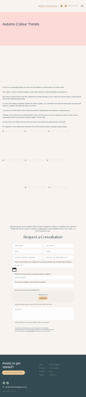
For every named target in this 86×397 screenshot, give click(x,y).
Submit (16, 336)
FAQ (50, 371)
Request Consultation (47, 6)
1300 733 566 (73, 5)
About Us (42, 368)
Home (41, 365)
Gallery (41, 375)
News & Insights (54, 365)
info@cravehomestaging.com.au (16, 387)
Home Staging (54, 368)
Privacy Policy (31, 331)
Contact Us (52, 375)
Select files (43, 298)
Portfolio (42, 371)
